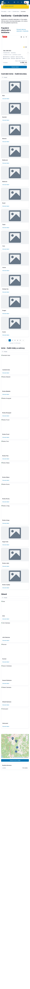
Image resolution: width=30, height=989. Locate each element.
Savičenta (13, 52)
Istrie (9, 11)
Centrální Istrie (15, 11)
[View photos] (21, 37)
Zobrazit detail (15, 67)
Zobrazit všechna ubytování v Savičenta (22, 30)
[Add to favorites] (26, 37)
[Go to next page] (23, 340)
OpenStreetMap (20, 757)
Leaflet (13, 757)
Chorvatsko (3, 11)
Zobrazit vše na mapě (15, 760)
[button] (16, 741)
